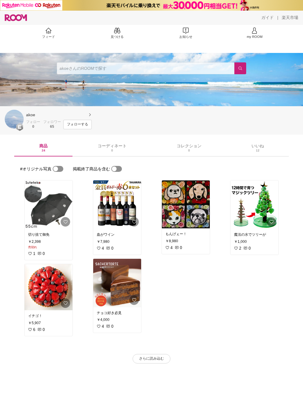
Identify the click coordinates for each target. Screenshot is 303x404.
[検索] (240, 68)
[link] (48, 204)
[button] (14, 119)
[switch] (58, 169)
